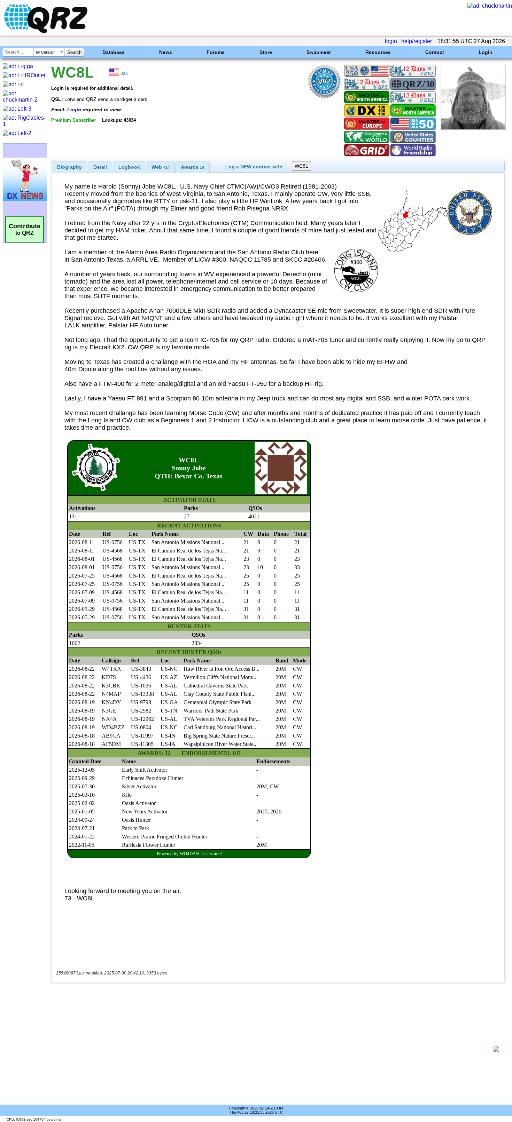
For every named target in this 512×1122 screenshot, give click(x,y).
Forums (216, 52)
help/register (416, 41)
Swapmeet (319, 52)
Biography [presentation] (69, 167)
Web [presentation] (161, 167)
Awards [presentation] (192, 167)
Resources (378, 52)
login (391, 41)
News (165, 52)
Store (265, 52)
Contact (434, 52)
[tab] (69, 167)
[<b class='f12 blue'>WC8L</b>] (473, 128)
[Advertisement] (273, 1049)
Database (113, 52)
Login (485, 52)
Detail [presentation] (100, 167)
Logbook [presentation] (129, 167)
